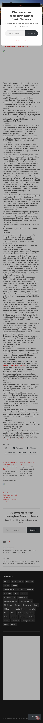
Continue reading (21, 41)
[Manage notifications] (38, 718)
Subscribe (31, 33)
